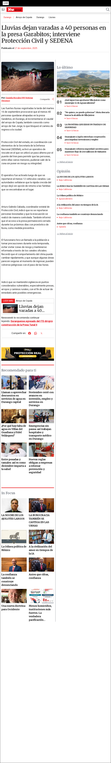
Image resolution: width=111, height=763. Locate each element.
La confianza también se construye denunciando (9, 579)
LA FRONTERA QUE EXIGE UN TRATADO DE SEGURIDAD (85, 126)
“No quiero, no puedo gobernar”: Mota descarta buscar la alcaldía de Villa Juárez (87, 113)
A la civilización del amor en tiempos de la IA (41, 550)
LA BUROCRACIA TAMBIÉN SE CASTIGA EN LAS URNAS (39, 520)
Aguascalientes (65, 199)
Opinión (62, 227)
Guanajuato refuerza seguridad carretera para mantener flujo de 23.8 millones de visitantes (86, 150)
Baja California (65, 180)
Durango (7, 17)
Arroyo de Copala (24, 17)
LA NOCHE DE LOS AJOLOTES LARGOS (13, 517)
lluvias (52, 17)
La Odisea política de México (13, 548)
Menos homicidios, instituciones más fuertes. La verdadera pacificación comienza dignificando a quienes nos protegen (40, 613)
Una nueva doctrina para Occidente (13, 607)
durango (40, 17)
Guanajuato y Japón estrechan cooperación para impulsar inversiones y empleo (85, 138)
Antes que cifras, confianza (39, 576)
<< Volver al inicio (65, 162)
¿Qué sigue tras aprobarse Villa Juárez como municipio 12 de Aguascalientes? (85, 101)
